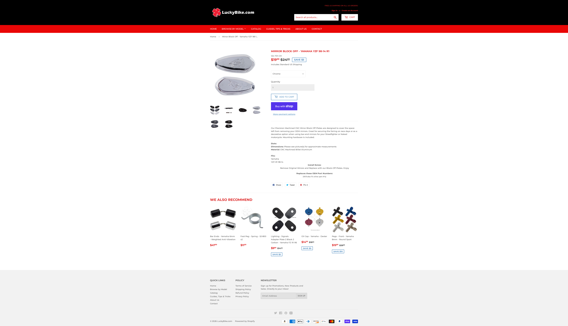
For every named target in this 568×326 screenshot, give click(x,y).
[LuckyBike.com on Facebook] (280, 313)
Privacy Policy (242, 296)
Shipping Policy (243, 289)
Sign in (335, 10)
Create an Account (350, 10)
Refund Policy (242, 293)
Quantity (275, 81)
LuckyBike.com (224, 321)
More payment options (284, 114)
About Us (301, 29)
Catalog (256, 29)
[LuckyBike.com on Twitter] (275, 313)
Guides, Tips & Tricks (278, 29)
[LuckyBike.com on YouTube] (291, 313)
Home (213, 29)
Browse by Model (233, 29)
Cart (352, 17)
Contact (317, 29)
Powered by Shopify (245, 321)
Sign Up (301, 296)
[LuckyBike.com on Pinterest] (285, 313)
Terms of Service (243, 286)
